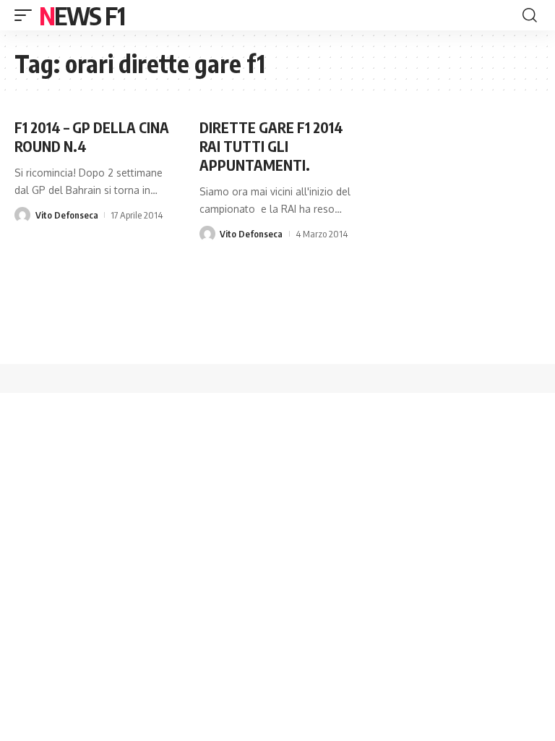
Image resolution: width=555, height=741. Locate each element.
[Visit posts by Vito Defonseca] (22, 215)
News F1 (81, 15)
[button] (26, 15)
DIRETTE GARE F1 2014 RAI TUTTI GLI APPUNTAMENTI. (271, 146)
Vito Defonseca (66, 215)
